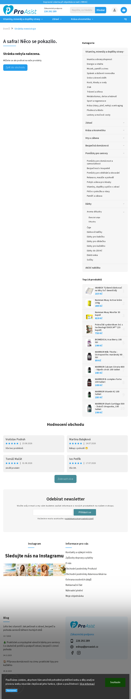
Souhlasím (115, 682)
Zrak (89, 87)
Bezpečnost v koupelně (98, 168)
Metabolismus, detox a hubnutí (102, 96)
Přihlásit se (85, 512)
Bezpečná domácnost (97, 145)
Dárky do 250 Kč (94, 250)
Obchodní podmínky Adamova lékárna (86, 574)
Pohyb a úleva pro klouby (99, 182)
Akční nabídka (92, 267)
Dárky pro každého (96, 246)
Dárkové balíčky (94, 232)
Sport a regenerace (96, 101)
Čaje (89, 227)
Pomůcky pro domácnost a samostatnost (100, 162)
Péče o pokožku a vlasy (98, 191)
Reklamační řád (74, 585)
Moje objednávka (75, 596)
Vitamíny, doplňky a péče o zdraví (103, 186)
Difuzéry (92, 221)
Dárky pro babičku (95, 236)
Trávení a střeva (95, 91)
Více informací (87, 684)
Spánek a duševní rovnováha (101, 73)
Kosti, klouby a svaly (97, 82)
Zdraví (88, 123)
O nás (68, 563)
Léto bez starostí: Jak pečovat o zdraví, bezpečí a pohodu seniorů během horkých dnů (29, 628)
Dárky (88, 204)
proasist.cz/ (79, 653)
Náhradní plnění (74, 590)
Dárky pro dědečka (96, 241)
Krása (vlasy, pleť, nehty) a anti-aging (105, 105)
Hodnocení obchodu (65, 424)
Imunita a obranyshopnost (99, 59)
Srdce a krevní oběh (96, 77)
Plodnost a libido (95, 110)
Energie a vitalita (95, 64)
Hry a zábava (92, 138)
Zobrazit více (65, 479)
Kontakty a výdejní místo (79, 552)
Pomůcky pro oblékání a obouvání (103, 172)
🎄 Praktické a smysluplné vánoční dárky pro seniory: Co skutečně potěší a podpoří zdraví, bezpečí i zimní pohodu (31, 646)
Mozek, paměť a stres (97, 68)
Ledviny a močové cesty (98, 115)
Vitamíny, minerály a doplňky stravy (104, 51)
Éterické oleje (94, 217)
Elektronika (92, 255)
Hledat (101, 10)
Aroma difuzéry (94, 211)
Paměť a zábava (94, 196)
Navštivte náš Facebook (72, 653)
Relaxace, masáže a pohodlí (100, 177)
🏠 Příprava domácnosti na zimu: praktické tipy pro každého (30, 663)
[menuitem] (25, 19)
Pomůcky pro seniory (96, 153)
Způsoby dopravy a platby (79, 558)
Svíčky (90, 259)
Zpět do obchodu (15, 67)
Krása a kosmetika (95, 130)
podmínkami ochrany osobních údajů (79, 518)
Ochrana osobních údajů (78, 579)
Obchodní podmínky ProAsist (81, 568)
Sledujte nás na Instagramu (34, 555)
